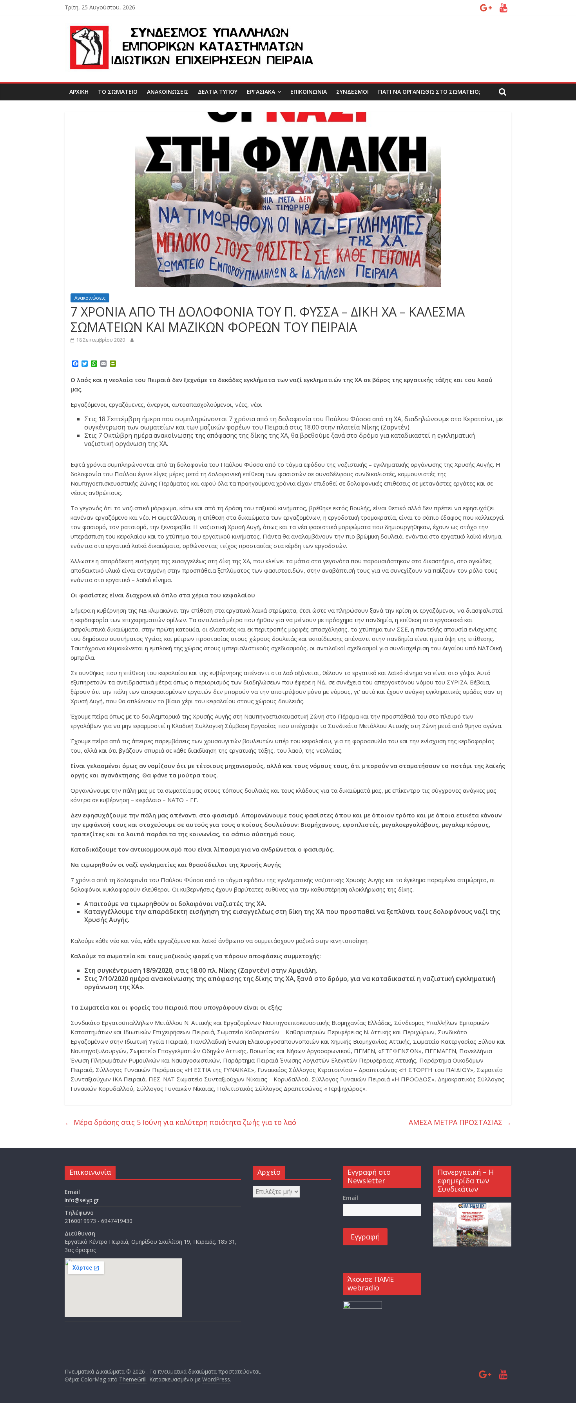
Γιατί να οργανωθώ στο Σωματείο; (429, 91)
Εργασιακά (261, 91)
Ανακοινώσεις (167, 91)
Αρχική (79, 91)
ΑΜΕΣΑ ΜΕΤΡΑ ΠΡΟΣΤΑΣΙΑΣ (460, 1122)
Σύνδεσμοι (352, 91)
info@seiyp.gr (82, 1200)
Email (350, 1197)
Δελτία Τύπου (217, 91)
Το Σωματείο (118, 91)
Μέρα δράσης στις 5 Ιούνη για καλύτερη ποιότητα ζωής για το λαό (180, 1122)
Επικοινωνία (308, 91)
